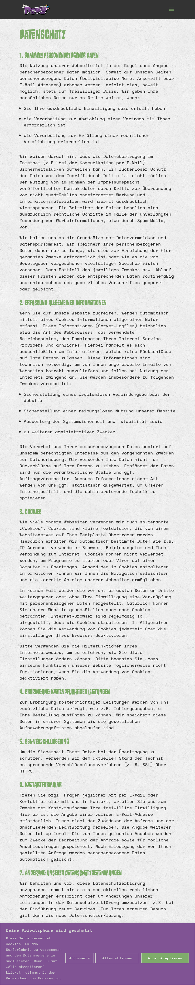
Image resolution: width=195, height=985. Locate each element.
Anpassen (77, 958)
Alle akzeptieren (165, 958)
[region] (97, 954)
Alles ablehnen (117, 958)
